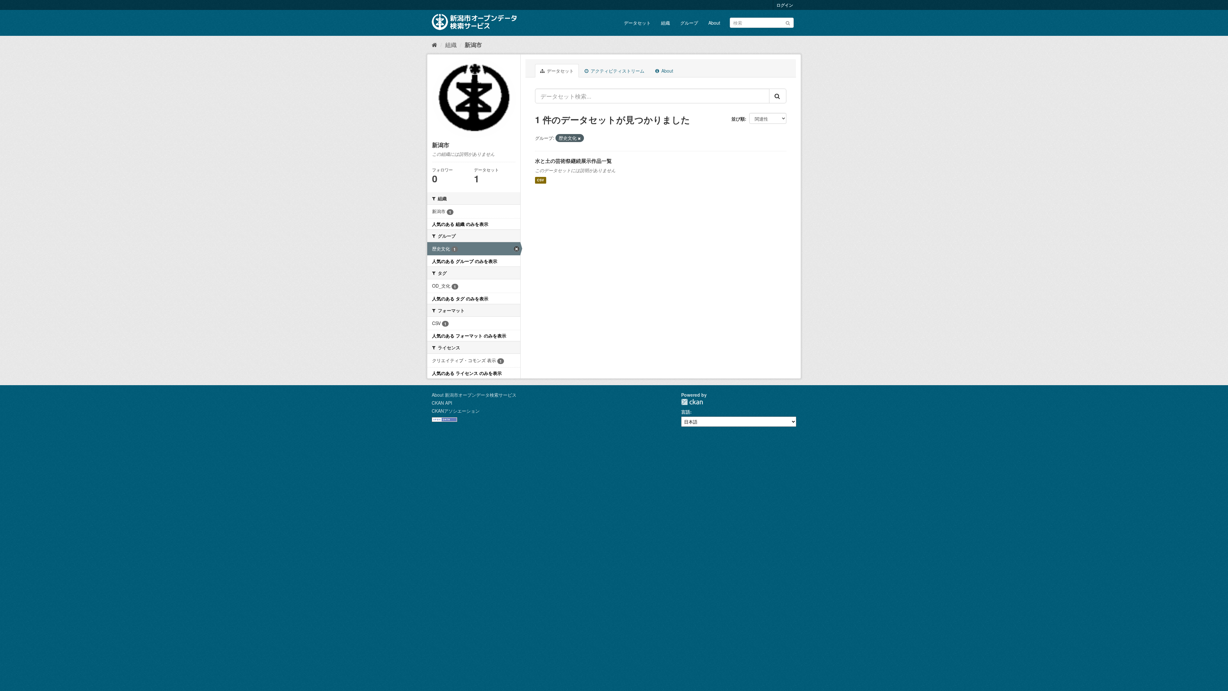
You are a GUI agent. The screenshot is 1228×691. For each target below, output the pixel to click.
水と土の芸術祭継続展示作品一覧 (573, 160)
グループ (689, 23)
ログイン (784, 5)
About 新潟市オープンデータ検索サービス (474, 395)
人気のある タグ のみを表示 (460, 298)
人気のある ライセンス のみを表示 (467, 373)
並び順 (738, 118)
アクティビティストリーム (616, 71)
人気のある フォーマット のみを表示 (469, 335)
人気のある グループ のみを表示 (464, 261)
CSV (540, 180)
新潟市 (473, 45)
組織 (665, 23)
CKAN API (442, 403)
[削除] (579, 138)
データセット (637, 23)
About (714, 23)
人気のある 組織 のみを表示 (460, 224)
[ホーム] (434, 44)
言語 (685, 412)
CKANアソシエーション (456, 411)
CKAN (692, 402)
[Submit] (788, 22)
